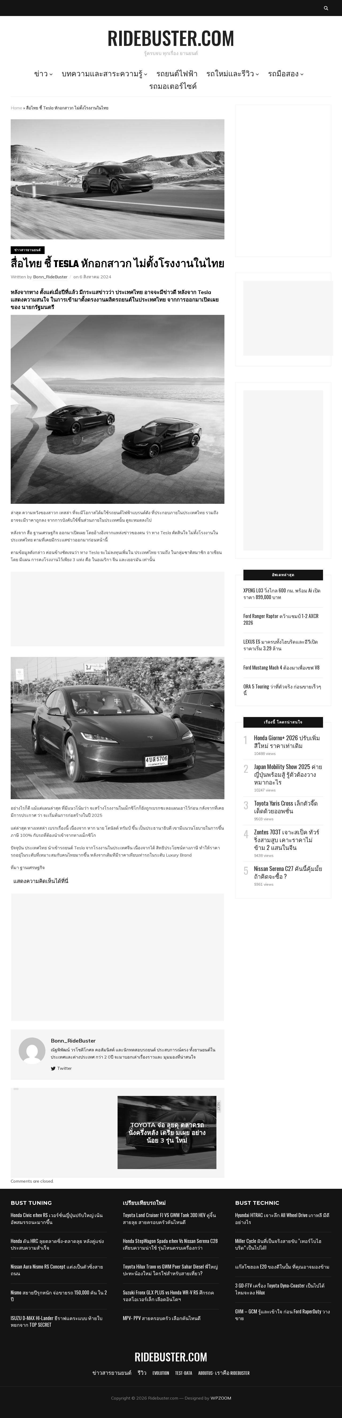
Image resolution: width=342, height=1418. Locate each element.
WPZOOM (221, 1398)
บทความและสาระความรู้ (102, 74)
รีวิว (142, 1373)
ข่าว (41, 74)
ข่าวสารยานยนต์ (27, 250)
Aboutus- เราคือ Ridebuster (224, 1373)
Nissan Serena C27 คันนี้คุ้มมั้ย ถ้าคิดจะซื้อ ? (288, 872)
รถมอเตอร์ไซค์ (173, 87)
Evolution (161, 1373)
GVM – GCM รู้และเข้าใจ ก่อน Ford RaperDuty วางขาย (282, 1314)
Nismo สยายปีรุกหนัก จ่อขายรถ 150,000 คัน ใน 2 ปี (59, 1295)
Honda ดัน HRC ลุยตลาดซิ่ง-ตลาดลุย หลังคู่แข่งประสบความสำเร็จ (57, 1244)
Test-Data (183, 1373)
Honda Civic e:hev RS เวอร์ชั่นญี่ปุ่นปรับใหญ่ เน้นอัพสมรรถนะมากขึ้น (57, 1218)
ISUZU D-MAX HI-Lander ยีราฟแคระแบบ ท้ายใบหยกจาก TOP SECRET (56, 1321)
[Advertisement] (117, 609)
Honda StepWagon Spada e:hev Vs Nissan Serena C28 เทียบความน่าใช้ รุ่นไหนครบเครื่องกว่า (170, 1244)
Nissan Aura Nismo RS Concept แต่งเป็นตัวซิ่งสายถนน (57, 1270)
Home (16, 107)
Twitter (64, 1068)
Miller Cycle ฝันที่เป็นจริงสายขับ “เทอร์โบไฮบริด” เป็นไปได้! (278, 1244)
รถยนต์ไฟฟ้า (177, 74)
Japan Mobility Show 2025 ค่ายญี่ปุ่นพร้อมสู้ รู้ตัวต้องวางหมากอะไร (288, 774)
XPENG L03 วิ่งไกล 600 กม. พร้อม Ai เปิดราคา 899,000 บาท (282, 593)
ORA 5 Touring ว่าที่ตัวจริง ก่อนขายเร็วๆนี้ (282, 689)
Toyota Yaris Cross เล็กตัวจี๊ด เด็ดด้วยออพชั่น (286, 807)
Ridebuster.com (171, 37)
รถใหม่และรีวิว (230, 74)
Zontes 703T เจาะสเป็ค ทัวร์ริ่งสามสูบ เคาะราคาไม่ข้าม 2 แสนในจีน (286, 839)
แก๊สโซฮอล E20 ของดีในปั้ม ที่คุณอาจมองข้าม (282, 1266)
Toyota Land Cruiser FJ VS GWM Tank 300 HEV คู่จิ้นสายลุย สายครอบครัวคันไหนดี (169, 1218)
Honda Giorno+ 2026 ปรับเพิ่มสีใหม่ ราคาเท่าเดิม (287, 741)
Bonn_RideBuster (50, 276)
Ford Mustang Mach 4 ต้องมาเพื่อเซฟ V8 (281, 667)
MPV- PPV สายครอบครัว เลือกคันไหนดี (162, 1317)
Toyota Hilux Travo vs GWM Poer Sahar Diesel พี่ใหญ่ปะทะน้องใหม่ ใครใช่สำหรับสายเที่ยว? (170, 1270)
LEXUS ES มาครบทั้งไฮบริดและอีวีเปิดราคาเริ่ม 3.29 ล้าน (280, 645)
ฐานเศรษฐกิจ (32, 867)
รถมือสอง (283, 74)
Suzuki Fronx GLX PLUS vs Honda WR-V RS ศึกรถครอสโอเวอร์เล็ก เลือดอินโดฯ (168, 1295)
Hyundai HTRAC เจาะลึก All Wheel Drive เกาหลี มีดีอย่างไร (282, 1218)
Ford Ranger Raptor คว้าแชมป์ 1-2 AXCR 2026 (280, 619)
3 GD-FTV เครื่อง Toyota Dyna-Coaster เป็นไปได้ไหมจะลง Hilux (280, 1289)
